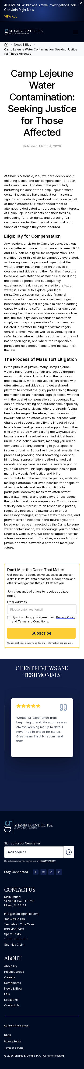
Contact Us (11, 1005)
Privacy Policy (65, 617)
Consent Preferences (16, 1025)
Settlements (12, 983)
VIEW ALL (10, 16)
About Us (10, 966)
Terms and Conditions (33, 621)
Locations (11, 999)
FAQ (7, 994)
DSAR (7, 1035)
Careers (9, 977)
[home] (23, 32)
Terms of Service (13, 1047)
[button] (75, 32)
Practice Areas (14, 971)
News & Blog (13, 988)
